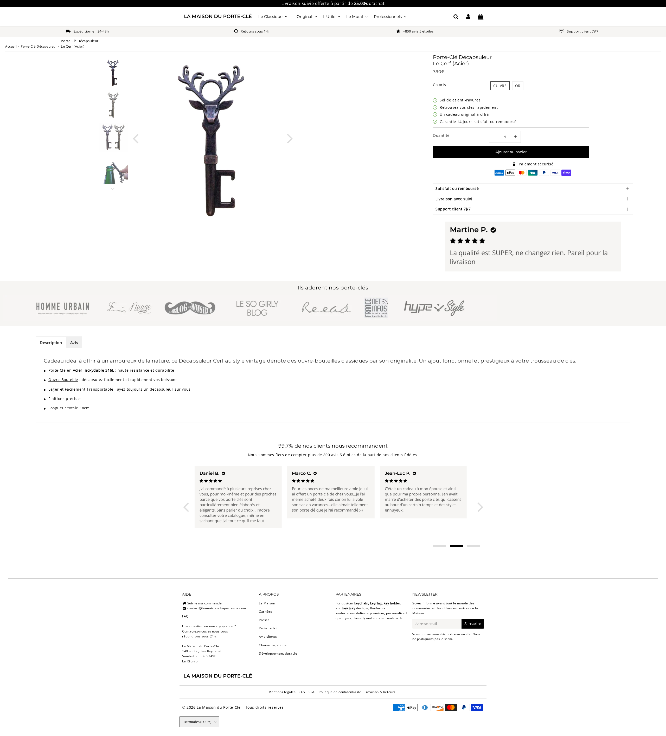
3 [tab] (473, 546)
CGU (312, 692)
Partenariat (268, 628)
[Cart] (480, 16)
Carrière (265, 611)
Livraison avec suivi (454, 198)
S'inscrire (472, 623)
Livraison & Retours (379, 692)
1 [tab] (439, 546)
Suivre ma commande (204, 603)
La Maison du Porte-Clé (218, 707)
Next (290, 138)
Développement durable (278, 653)
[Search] (456, 16)
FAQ (185, 616)
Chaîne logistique (272, 645)
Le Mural (354, 16)
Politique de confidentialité (340, 692)
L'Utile (329, 16)
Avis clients (268, 636)
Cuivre (500, 85)
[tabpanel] (113, 73)
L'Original (302, 16)
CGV (302, 692)
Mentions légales (282, 692)
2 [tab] (456, 546)
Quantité (441, 135)
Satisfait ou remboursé (457, 188)
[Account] (468, 16)
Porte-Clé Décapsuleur (39, 46)
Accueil (11, 46)
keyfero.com (345, 613)
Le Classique (270, 16)
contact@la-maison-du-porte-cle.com (216, 608)
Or (518, 85)
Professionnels (388, 16)
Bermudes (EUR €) (197, 721)
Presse (264, 620)
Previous (135, 138)
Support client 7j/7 (453, 208)
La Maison (267, 603)
